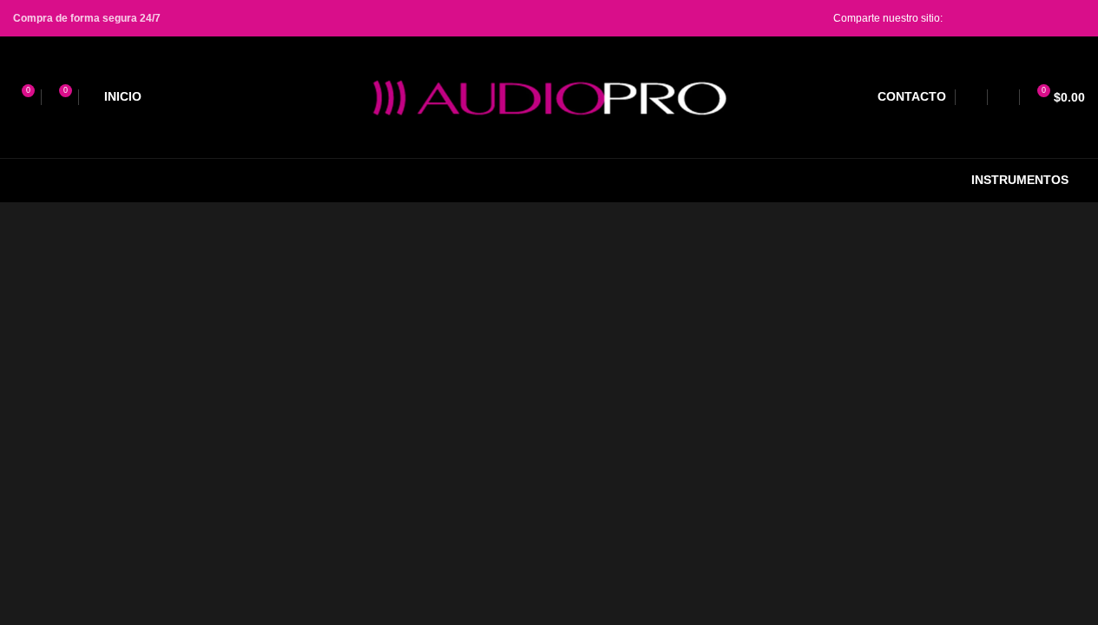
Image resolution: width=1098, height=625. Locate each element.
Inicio (593, 247)
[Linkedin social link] (1032, 18)
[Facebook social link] (970, 18)
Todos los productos (682, 247)
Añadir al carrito (742, 601)
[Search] (971, 97)
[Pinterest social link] (1012, 18)
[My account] (1003, 97)
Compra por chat (903, 601)
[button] (902, 600)
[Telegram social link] (1074, 18)
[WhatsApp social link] (1053, 18)
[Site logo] (549, 96)
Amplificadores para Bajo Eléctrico (955, 247)
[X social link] (991, 18)
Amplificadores (798, 247)
